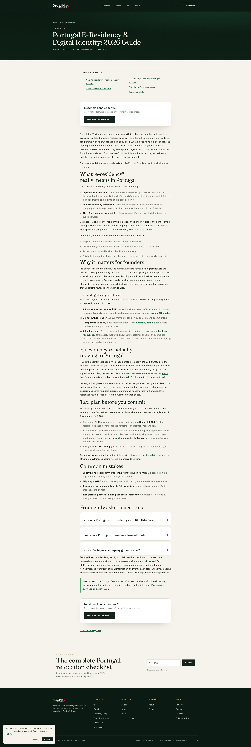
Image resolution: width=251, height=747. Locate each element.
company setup (144, 322)
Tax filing (97, 709)
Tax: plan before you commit (142, 87)
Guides (118, 6)
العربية (175, 6)
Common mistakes (137, 92)
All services (98, 727)
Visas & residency (101, 718)
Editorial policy (182, 718)
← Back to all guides (90, 630)
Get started (189, 6)
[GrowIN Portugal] (61, 5)
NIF (94, 705)
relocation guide (121, 377)
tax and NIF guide (159, 313)
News (137, 6)
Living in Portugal (128, 718)
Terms (179, 709)
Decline (35, 739)
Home (55, 23)
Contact (152, 709)
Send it (188, 663)
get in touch (102, 589)
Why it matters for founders (98, 88)
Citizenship (98, 723)
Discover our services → (99, 119)
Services (106, 6)
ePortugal (150, 561)
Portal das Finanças (118, 438)
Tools (128, 6)
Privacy (179, 705)
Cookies (179, 714)
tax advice (151, 455)
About (151, 705)
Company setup (100, 714)
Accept (47, 739)
